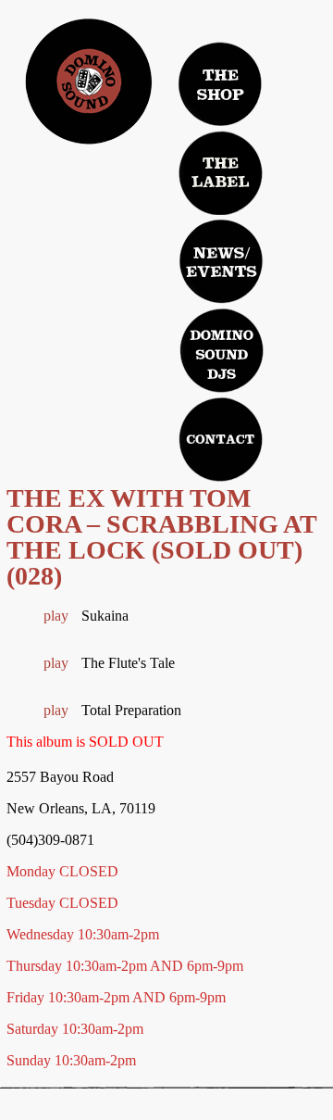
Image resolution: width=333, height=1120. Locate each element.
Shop (221, 83)
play (55, 615)
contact (221, 439)
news (221, 261)
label (221, 172)
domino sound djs (228, 367)
